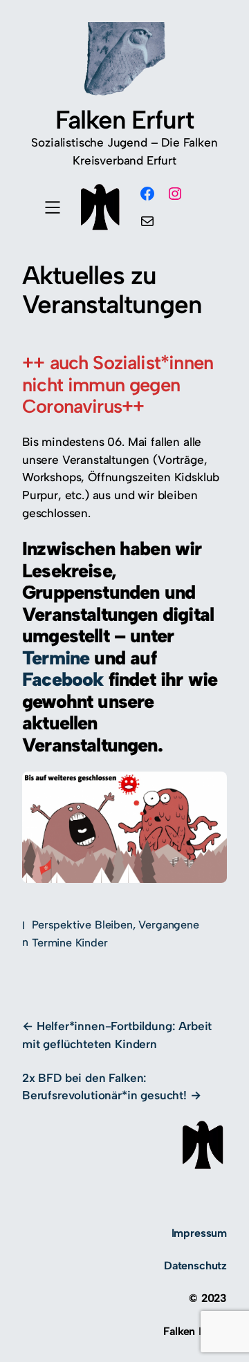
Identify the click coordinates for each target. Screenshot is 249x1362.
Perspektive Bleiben (82, 924)
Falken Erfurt (124, 119)
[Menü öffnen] (52, 207)
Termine (58, 657)
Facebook (65, 679)
